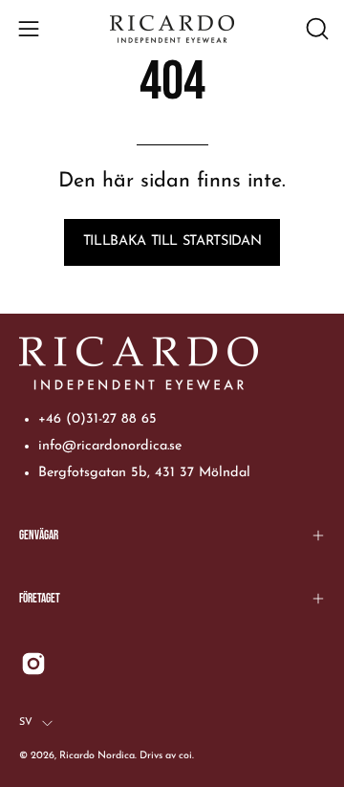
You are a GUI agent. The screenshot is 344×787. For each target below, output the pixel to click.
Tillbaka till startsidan (172, 241)
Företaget (39, 598)
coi (185, 756)
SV (25, 722)
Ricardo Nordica (97, 756)
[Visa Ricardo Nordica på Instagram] (33, 663)
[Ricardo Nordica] (172, 29)
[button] (315, 28)
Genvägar (38, 535)
